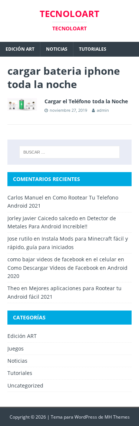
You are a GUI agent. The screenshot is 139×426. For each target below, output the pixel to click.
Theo (13, 288)
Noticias (56, 49)
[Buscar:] (70, 152)
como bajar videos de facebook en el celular (61, 259)
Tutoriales (92, 49)
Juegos (15, 348)
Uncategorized (25, 385)
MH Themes (117, 417)
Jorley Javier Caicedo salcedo (42, 218)
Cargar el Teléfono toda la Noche (86, 101)
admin (103, 110)
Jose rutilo (19, 238)
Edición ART (20, 49)
